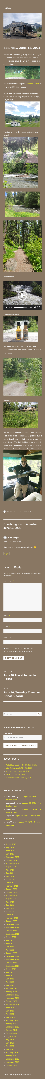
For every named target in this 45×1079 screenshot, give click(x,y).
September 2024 (12, 863)
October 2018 (11, 1065)
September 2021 (12, 966)
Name (6, 616)
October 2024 (11, 860)
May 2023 (10, 908)
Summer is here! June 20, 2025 (18, 778)
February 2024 (12, 886)
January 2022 (11, 953)
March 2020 (10, 1017)
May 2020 (10, 1011)
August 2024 (11, 867)
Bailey (7, 8)
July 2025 (10, 847)
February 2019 (12, 1052)
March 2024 (10, 883)
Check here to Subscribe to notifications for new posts (18, 650)
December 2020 (12, 995)
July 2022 (10, 940)
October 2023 (11, 892)
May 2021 (10, 979)
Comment (8, 581)
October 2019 (11, 1030)
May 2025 (10, 854)
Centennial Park (32, 84)
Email (6, 627)
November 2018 (12, 1062)
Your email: (8, 733)
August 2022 (11, 937)
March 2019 (10, 1049)
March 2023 (10, 915)
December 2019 (12, 1027)
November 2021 (12, 960)
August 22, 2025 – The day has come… (22, 765)
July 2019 (10, 1040)
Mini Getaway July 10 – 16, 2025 (19, 768)
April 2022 (10, 950)
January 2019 (11, 1056)
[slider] (20, 307)
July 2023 (10, 902)
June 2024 (10, 873)
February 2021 (12, 988)
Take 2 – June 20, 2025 (15, 774)
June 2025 (10, 851)
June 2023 (10, 905)
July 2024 (10, 870)
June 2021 (10, 976)
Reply (6, 554)
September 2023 (12, 896)
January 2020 (11, 1024)
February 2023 (12, 918)
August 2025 (11, 844)
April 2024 (10, 879)
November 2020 (12, 998)
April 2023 (10, 912)
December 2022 (12, 924)
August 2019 (11, 1036)
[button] (22, 295)
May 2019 (10, 1043)
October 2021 (11, 963)
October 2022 (11, 931)
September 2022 (12, 934)
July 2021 (10, 972)
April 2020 (10, 1014)
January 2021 (11, 992)
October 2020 (11, 1001)
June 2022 (10, 944)
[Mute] (35, 307)
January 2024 (11, 889)
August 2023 (11, 899)
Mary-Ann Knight (13, 511)
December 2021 (12, 956)
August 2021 (11, 969)
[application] (22, 295)
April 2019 (10, 1046)
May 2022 (10, 947)
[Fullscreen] (38, 307)
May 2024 (10, 876)
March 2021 (10, 985)
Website (7, 638)
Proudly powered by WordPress (20, 1074)
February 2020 (12, 1020)
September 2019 (12, 1033)
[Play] (6, 307)
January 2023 (11, 921)
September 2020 (12, 1004)
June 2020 (10, 1008)
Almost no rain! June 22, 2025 (18, 771)
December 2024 (12, 857)
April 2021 (10, 982)
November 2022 (12, 928)
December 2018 (12, 1059)
